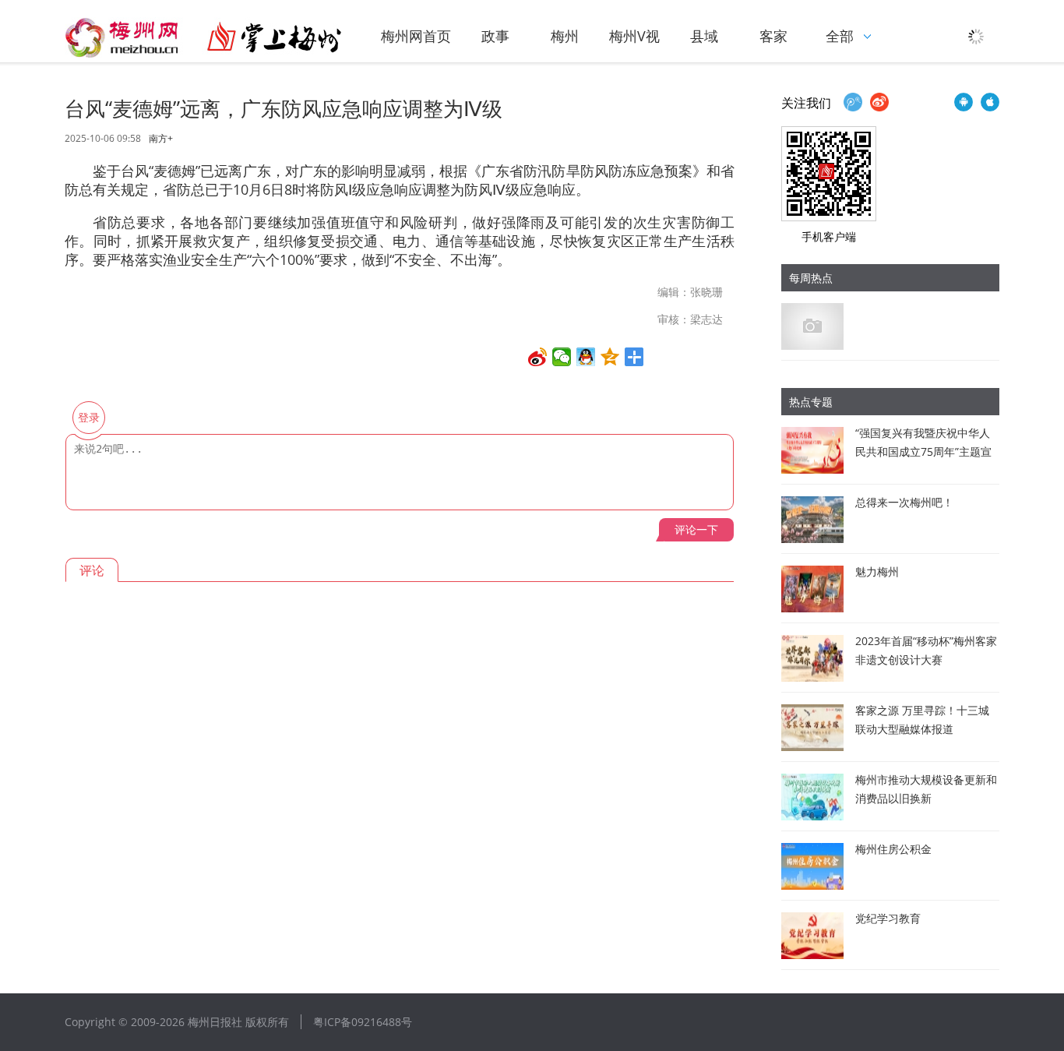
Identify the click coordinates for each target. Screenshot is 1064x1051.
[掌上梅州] (203, 37)
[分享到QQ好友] (586, 356)
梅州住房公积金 (893, 848)
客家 (773, 35)
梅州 (565, 35)
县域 (704, 35)
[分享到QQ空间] (610, 356)
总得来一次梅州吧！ (904, 502)
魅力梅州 (877, 571)
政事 (495, 35)
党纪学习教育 (888, 918)
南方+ (161, 138)
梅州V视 (634, 35)
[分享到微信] (562, 356)
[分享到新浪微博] (538, 356)
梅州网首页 (416, 35)
